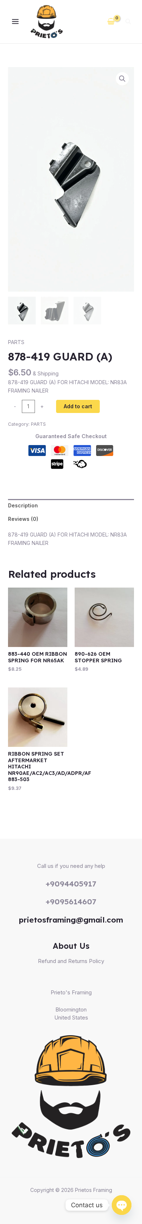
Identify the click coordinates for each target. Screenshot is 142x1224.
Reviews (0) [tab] (23, 519)
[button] (128, 22)
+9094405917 (71, 883)
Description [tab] (23, 505)
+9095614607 (71, 901)
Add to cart (78, 406)
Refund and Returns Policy (71, 961)
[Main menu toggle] (15, 22)
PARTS (16, 342)
